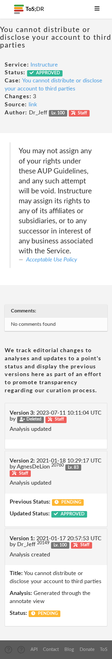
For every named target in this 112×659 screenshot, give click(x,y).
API (34, 649)
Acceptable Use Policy (51, 260)
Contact (51, 649)
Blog (69, 649)
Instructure (44, 65)
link (33, 105)
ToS (103, 649)
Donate (87, 649)
